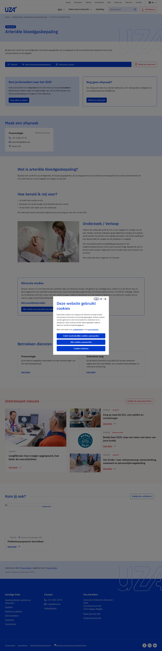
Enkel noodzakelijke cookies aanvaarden (81, 336)
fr (101, 299)
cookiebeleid (78, 329)
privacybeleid (93, 329)
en (96, 299)
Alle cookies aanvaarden (81, 342)
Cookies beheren (81, 348)
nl (105, 299)
